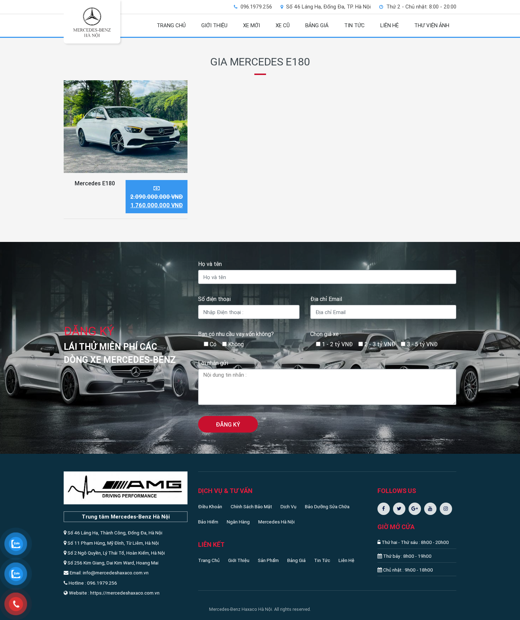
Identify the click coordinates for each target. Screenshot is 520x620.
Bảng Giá (296, 560)
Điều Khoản (210, 506)
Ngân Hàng (238, 521)
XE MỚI (251, 25)
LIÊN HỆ (389, 25)
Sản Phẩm (268, 560)
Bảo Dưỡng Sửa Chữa (327, 506)
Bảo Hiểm (208, 521)
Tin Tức (322, 560)
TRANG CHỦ (171, 25)
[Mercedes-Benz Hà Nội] (92, 22)
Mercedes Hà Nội (276, 521)
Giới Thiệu (238, 560)
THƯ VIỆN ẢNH (431, 25)
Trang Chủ (209, 560)
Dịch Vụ (288, 506)
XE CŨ (283, 25)
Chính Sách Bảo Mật (251, 506)
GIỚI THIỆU (214, 25)
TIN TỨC (354, 25)
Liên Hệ (346, 560)
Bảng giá (317, 25)
